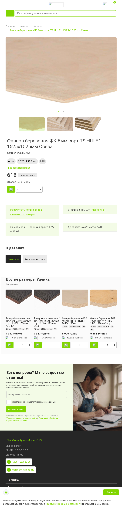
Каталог (39, 26)
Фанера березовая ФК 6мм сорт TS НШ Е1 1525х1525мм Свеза (49, 30)
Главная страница (17, 26)
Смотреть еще (12, 284)
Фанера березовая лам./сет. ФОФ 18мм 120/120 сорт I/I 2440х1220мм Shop (47, 322)
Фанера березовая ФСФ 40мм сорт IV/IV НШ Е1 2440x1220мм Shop (102, 321)
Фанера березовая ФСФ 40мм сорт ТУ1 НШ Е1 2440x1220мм (74, 321)
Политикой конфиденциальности (63, 504)
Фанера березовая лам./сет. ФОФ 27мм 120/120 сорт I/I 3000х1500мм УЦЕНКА (18, 322)
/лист (14, 333)
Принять (111, 492)
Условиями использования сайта (21, 418)
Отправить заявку (16, 409)
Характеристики (34, 259)
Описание (13, 259)
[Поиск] (114, 13)
